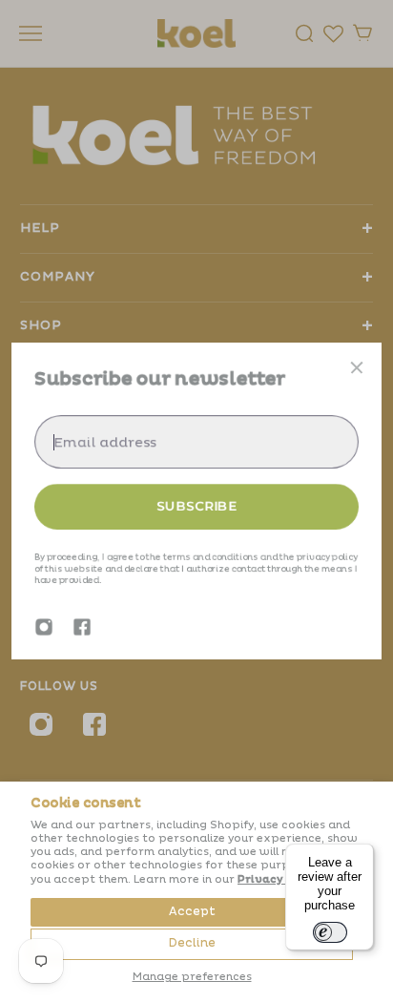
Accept (192, 912)
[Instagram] (43, 627)
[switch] (330, 932)
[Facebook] (82, 627)
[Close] (357, 367)
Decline (192, 943)
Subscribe (196, 505)
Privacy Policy (280, 879)
